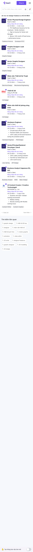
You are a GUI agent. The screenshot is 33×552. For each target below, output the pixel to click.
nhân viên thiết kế (19, 227)
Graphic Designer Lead (15, 47)
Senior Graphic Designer (16, 61)
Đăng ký (21, 3)
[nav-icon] (29, 2)
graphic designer (9, 244)
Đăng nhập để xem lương (15, 24)
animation (7, 236)
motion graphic (23, 232)
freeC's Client (11, 22)
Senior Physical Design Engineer (19, 20)
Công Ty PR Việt (12, 93)
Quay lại (5, 212)
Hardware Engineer (14, 122)
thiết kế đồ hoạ (22, 223)
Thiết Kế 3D (11, 91)
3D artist (6, 240)
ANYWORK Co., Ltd (13, 189)
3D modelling (23, 244)
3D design (7, 249)
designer (6, 227)
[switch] (28, 549)
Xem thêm (26, 212)
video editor (18, 236)
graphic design (8, 223)
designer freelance (19, 240)
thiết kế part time (9, 232)
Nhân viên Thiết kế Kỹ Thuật (17, 76)
